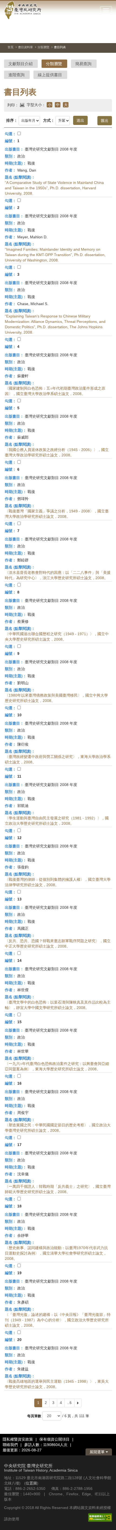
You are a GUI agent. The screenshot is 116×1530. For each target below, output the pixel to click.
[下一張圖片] (98, 36)
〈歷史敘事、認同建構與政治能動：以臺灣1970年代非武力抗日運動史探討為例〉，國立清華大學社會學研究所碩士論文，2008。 (56, 1253)
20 (19, 1339)
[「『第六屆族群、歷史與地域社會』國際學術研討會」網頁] (108, 36)
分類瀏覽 (43, 47)
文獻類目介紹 (20, 63)
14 (19, 960)
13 (19, 899)
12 (19, 838)
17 (19, 1145)
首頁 (10, 47)
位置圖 (31, 1483)
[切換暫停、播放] (79, 36)
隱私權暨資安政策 (18, 1439)
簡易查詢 (83, 63)
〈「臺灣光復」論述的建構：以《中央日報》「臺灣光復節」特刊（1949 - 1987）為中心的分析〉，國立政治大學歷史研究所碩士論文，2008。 (58, 1320)
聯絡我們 (10, 1444)
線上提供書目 (50, 74)
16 (19, 1083)
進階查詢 (16, 74)
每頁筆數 (34, 1416)
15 (19, 1022)
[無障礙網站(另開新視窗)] (100, 1517)
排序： (12, 120)
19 (19, 1273)
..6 (69, 1403)
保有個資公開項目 (54, 1439)
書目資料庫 (25, 47)
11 (19, 776)
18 (19, 1206)
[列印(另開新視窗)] (22, 104)
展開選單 (98, 1452)
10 (19, 715)
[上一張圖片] (88, 36)
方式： (48, 120)
